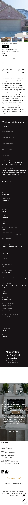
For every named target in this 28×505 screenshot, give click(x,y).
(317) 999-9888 (8, 457)
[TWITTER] (16, 478)
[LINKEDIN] (12, 478)
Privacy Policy (20, 491)
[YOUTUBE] (19, 478)
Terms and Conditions (18, 493)
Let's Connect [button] (14, 431)
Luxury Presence (18, 483)
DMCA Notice (6, 493)
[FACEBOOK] (8, 478)
